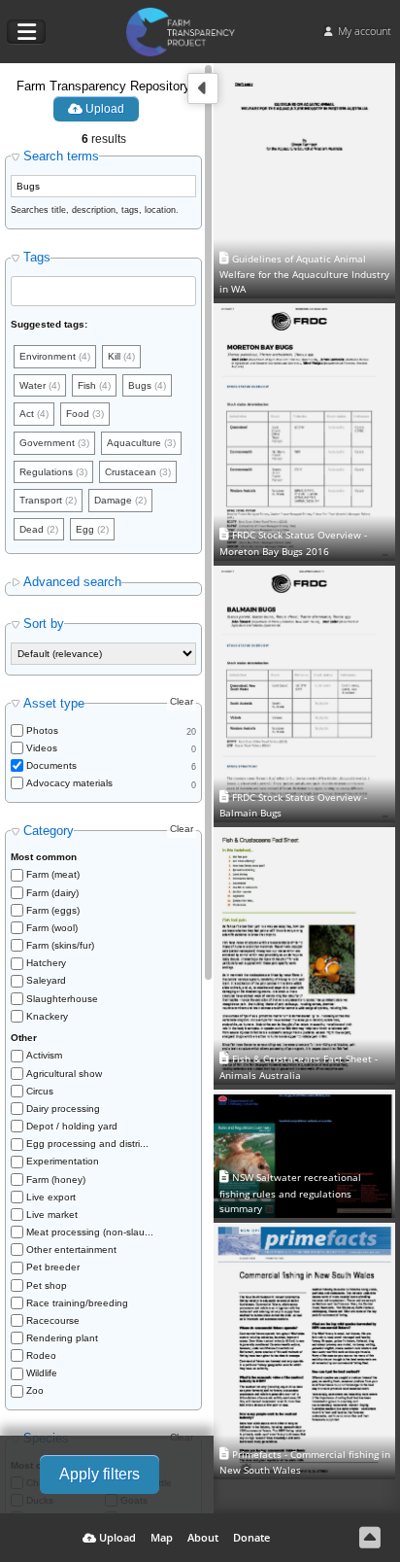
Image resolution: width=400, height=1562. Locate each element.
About (202, 1537)
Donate (251, 1537)
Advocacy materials (69, 783)
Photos (42, 730)
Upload (103, 109)
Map (161, 1537)
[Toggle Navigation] (26, 32)
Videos (41, 748)
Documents (51, 765)
